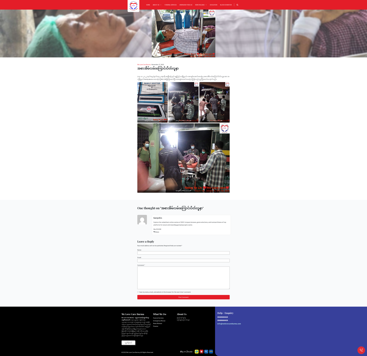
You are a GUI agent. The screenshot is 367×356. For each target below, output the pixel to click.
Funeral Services (158, 318)
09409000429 (222, 317)
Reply (157, 232)
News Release (157, 323)
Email (139, 257)
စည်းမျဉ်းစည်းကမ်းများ (183, 320)
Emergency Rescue (159, 321)
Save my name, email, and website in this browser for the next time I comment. (165, 292)
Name (139, 250)
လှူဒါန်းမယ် (128, 343)
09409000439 (222, 320)
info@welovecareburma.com (229, 324)
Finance (155, 326)
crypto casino (187, 225)
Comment (141, 265)
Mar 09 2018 (157, 229)
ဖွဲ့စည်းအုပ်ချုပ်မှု (181, 317)
